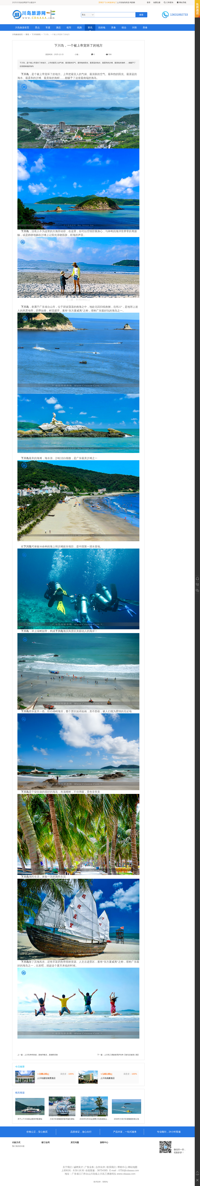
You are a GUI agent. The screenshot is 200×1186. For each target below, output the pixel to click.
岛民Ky (105, 1182)
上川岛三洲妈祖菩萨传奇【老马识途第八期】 (121, 1055)
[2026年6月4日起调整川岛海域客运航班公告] (94, 1116)
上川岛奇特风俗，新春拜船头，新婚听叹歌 (41, 1055)
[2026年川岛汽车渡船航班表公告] (126, 1116)
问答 (134, 27)
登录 (148, 2)
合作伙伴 (100, 1167)
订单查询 (169, 2)
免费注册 (156, 2)
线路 (79, 27)
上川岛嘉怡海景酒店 (46, 1078)
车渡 (48, 27)
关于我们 (67, 1167)
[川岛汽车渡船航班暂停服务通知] (62, 1116)
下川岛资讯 (36, 34)
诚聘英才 (78, 1167)
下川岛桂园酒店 (121, 2)
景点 (37, 27)
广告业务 (89, 1167)
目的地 (101, 27)
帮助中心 (122, 1167)
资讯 (90, 27)
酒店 (58, 27)
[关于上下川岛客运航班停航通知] (30, 1116)
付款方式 (16, 1142)
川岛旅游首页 (22, 27)
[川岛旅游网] (34, 14)
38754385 (102, 1170)
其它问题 (75, 1142)
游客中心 (104, 1142)
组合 (124, 27)
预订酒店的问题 (18, 1146)
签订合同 (45, 1142)
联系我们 (111, 1167)
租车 (69, 27)
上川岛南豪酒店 (107, 1078)
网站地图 (132, 1167)
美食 (113, 27)
